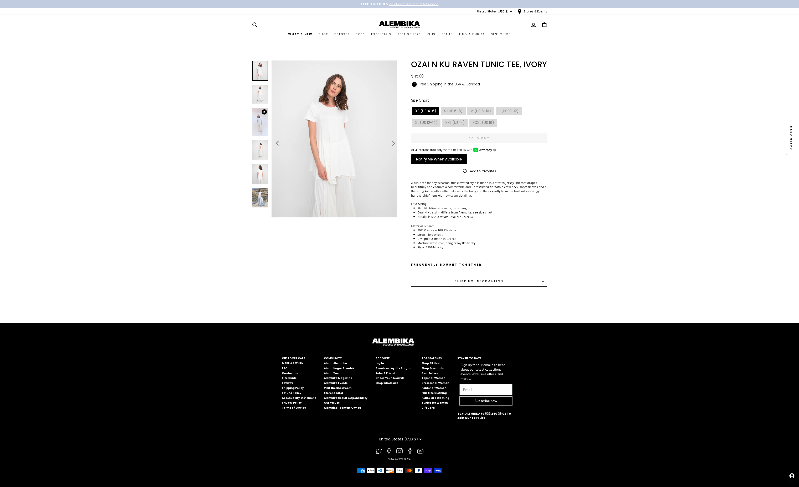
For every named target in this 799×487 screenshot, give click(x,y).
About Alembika (335, 363)
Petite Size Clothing (435, 398)
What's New (300, 34)
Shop (323, 34)
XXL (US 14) (455, 122)
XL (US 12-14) (426, 122)
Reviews (287, 383)
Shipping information (479, 281)
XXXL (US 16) (483, 122)
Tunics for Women (435, 402)
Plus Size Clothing (434, 393)
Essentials (381, 34)
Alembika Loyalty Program (394, 368)
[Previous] (277, 143)
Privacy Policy (292, 402)
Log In (380, 363)
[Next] (393, 143)
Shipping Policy (293, 388)
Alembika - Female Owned (342, 407)
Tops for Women (433, 378)
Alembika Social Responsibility (345, 398)
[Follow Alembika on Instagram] (399, 451)
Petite (447, 34)
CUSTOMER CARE (293, 358)
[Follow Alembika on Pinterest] (389, 451)
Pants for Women (434, 388)
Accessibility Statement (299, 398)
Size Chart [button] (420, 100)
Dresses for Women (435, 383)
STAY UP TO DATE (469, 358)
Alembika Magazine (338, 378)
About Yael (331, 373)
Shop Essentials (433, 368)
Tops (360, 34)
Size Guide (501, 34)
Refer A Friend (385, 373)
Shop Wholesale (387, 383)
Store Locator (333, 393)
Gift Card (428, 407)
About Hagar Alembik (339, 368)
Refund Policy (291, 393)
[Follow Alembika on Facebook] (410, 451)
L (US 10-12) (509, 110)
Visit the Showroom (338, 388)
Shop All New (430, 363)
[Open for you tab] (792, 476)
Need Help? (791, 138)
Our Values (332, 402)
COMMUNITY (333, 358)
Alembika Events (335, 383)
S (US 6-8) (453, 110)
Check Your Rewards (390, 378)
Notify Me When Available (439, 159)
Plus (431, 34)
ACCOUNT (383, 358)
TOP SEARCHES (432, 358)
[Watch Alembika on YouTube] (420, 451)
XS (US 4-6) (425, 110)
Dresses (342, 34)
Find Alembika (472, 34)
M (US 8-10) (480, 110)
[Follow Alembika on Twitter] (379, 451)
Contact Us (290, 373)
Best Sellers (409, 34)
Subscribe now (485, 401)
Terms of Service (294, 407)
